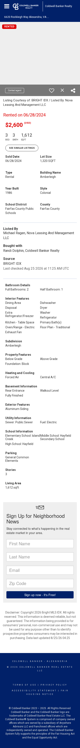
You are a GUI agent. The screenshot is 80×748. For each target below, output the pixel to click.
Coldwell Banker (27, 661)
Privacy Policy (54, 685)
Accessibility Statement (34, 691)
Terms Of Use (24, 685)
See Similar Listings (22, 148)
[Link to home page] (28, 6)
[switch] (51, 90)
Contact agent (14, 90)
